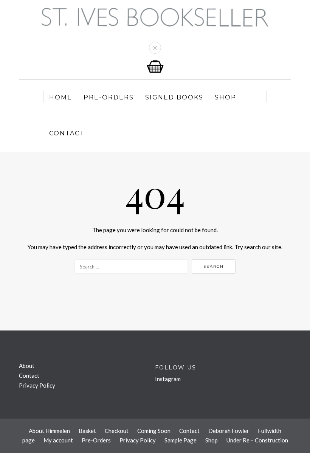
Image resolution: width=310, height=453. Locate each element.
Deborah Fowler (228, 430)
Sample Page (180, 440)
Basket (87, 430)
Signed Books (174, 97)
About (26, 365)
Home (60, 97)
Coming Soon (153, 430)
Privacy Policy (37, 385)
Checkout (117, 430)
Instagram (168, 378)
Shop (225, 97)
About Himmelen (49, 430)
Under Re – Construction (257, 440)
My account (58, 440)
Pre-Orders (109, 97)
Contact (67, 133)
